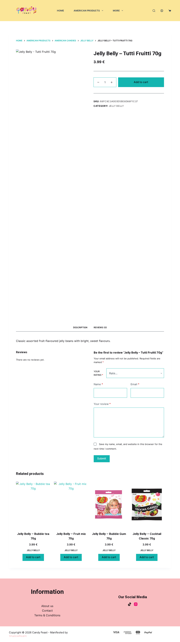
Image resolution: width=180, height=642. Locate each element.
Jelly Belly (116, 105)
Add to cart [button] (33, 557)
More (116, 10)
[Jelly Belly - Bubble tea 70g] (33, 504)
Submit (101, 458)
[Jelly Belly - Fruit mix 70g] (71, 504)
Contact (47, 610)
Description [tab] (80, 327)
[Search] (154, 10)
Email (135, 384)
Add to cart (141, 82)
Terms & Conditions (47, 615)
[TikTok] (129, 604)
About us (47, 606)
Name (98, 384)
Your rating (98, 373)
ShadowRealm (18, 636)
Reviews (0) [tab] (100, 327)
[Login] (161, 10)
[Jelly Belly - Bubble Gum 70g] (109, 504)
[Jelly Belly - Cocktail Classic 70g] (147, 504)
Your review (102, 404)
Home (60, 10)
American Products (87, 10)
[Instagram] (135, 604)
